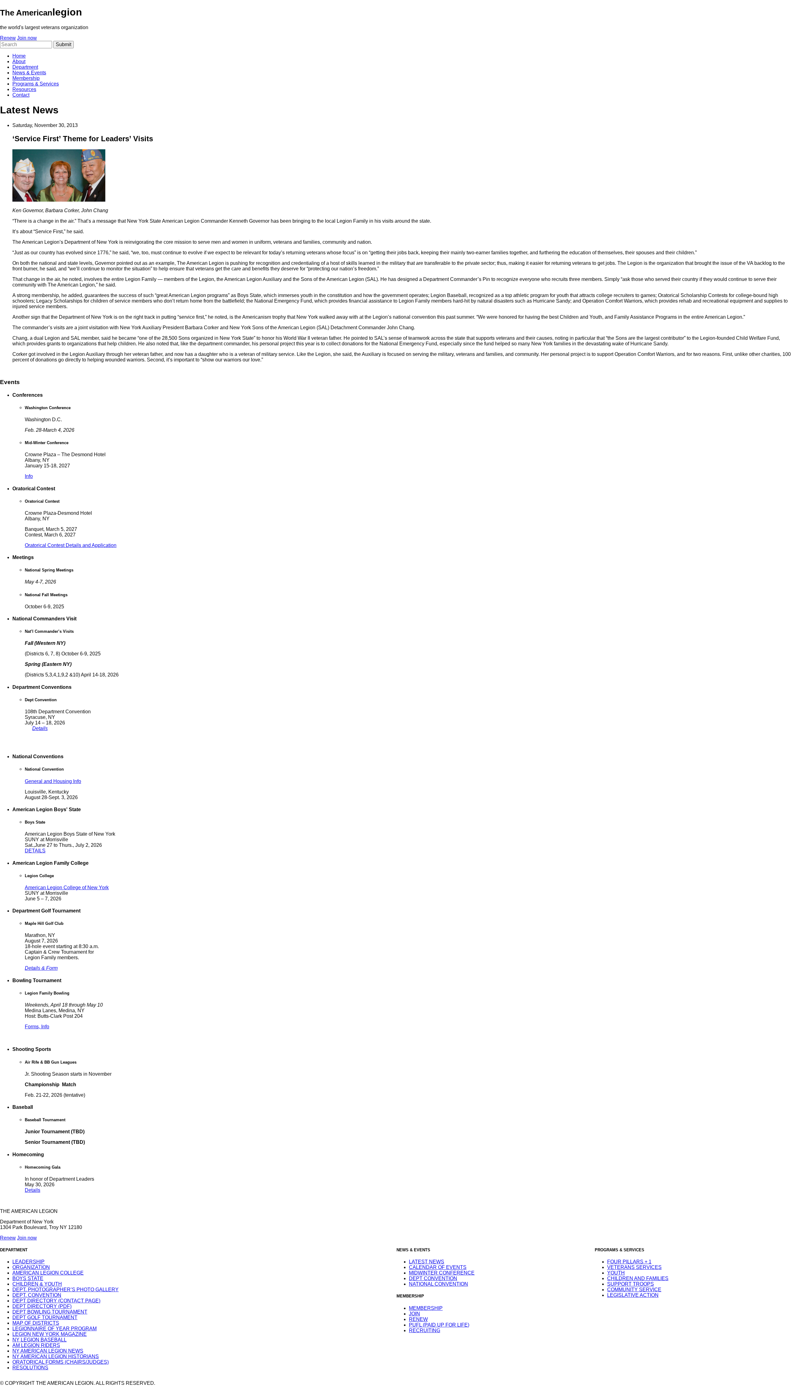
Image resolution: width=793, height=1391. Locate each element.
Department (25, 67)
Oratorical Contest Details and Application (70, 545)
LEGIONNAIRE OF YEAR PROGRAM (54, 1328)
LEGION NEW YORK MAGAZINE (49, 1334)
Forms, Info (37, 1026)
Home (19, 56)
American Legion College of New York (67, 887)
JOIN (414, 1313)
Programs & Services (35, 83)
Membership (26, 78)
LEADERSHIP (28, 1261)
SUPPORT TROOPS (630, 1284)
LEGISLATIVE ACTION (633, 1295)
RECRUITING (424, 1330)
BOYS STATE (27, 1278)
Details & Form (41, 968)
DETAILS (35, 850)
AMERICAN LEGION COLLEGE (48, 1272)
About (18, 61)
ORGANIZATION (31, 1267)
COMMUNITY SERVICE (634, 1289)
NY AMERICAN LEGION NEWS (47, 1351)
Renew (8, 38)
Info (29, 476)
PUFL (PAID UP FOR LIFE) (439, 1325)
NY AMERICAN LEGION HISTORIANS (55, 1356)
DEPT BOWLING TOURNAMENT (49, 1311)
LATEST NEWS (426, 1261)
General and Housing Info (53, 781)
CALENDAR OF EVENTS (438, 1267)
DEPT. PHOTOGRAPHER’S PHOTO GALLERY (65, 1289)
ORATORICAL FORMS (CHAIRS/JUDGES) (60, 1362)
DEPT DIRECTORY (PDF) (42, 1306)
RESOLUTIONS (30, 1367)
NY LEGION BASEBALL (39, 1339)
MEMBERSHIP (426, 1308)
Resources (24, 89)
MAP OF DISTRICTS (35, 1323)
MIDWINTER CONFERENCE (442, 1272)
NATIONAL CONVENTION (438, 1284)
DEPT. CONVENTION (36, 1295)
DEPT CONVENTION (433, 1278)
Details (40, 728)
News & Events (29, 72)
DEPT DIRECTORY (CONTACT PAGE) (56, 1300)
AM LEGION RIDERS (36, 1345)
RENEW (418, 1319)
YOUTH (616, 1272)
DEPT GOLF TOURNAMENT (44, 1317)
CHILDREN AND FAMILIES (637, 1278)
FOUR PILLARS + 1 (629, 1261)
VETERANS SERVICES (634, 1267)
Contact (20, 95)
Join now (27, 38)
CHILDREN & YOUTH (37, 1284)
